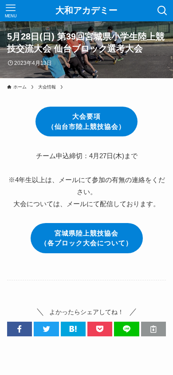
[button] (19, 329)
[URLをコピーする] (153, 329)
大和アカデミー (86, 10)
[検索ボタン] (162, 10)
